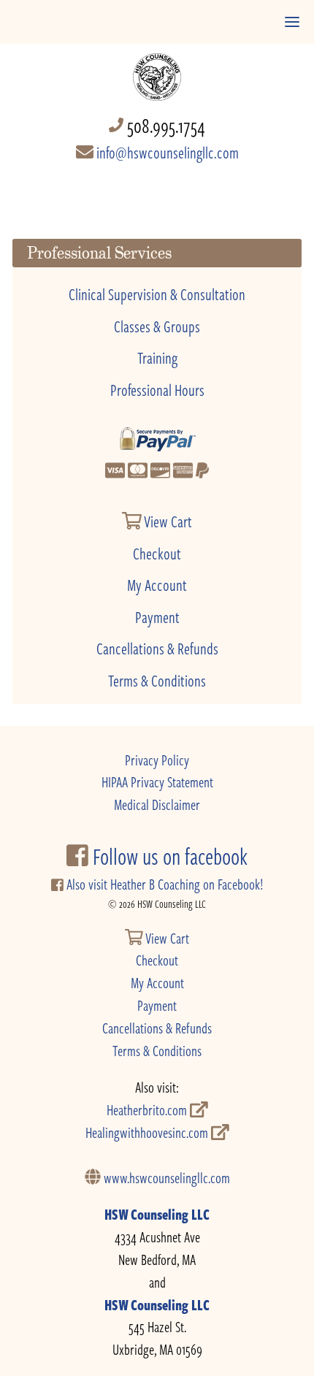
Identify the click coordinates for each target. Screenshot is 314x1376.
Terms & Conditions (157, 680)
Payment (157, 616)
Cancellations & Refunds (157, 648)
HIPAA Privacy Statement (157, 781)
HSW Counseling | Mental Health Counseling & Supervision (157, 69)
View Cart (167, 520)
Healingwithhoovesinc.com (148, 1132)
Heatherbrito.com (148, 1109)
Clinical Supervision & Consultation (157, 293)
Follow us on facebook (168, 856)
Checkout (157, 553)
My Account (157, 584)
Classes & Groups (157, 325)
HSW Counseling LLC (157, 1214)
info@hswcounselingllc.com (166, 152)
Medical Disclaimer (157, 804)
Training (157, 357)
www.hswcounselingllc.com (165, 1177)
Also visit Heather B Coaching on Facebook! (163, 884)
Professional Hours (157, 389)
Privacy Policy (157, 760)
